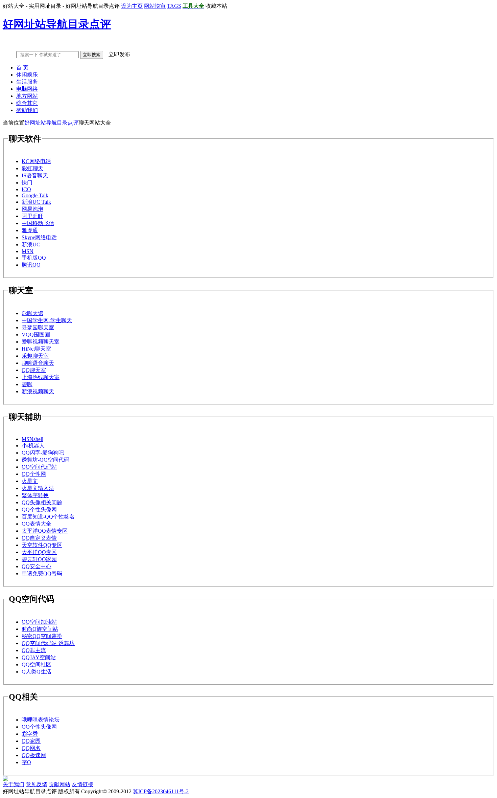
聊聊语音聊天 (38, 363)
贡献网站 (59, 784)
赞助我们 (27, 110)
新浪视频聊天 (38, 391)
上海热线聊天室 (41, 377)
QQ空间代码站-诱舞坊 (48, 643)
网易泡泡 (32, 209)
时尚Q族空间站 (40, 629)
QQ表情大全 (36, 524)
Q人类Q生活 (36, 671)
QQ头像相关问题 (42, 502)
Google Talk (35, 195)
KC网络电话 (36, 161)
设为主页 (132, 6)
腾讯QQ (31, 265)
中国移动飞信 (38, 223)
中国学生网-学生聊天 (47, 320)
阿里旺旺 (32, 216)
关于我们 (13, 784)
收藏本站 (216, 6)
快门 (27, 182)
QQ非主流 (34, 650)
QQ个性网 (34, 474)
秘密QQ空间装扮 (42, 636)
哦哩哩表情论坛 (41, 720)
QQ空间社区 (36, 664)
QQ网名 (31, 748)
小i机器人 (33, 445)
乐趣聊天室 (35, 356)
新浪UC (31, 244)
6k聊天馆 (32, 313)
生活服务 (27, 82)
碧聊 (27, 384)
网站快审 (155, 6)
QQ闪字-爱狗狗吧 (43, 453)
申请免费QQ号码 (42, 573)
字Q (26, 762)
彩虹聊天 (32, 168)
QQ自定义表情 (39, 538)
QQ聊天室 (34, 370)
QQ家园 (31, 741)
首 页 (22, 67)
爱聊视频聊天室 (41, 342)
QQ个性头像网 (39, 509)
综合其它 (27, 103)
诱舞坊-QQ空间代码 (45, 460)
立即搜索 (91, 54)
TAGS (174, 6)
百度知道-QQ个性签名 (48, 516)
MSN (27, 251)
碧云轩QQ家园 (39, 559)
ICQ (26, 189)
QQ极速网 (34, 755)
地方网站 (27, 96)
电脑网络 (27, 89)
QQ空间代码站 (39, 467)
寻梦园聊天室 (38, 327)
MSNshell (32, 439)
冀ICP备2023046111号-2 (161, 791)
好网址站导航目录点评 (51, 123)
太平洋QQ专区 (39, 552)
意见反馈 (36, 784)
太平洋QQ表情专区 (45, 531)
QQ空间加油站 (39, 622)
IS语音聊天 (35, 175)
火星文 (30, 481)
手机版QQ (34, 258)
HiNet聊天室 (36, 349)
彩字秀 (30, 734)
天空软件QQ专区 (42, 545)
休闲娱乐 (27, 74)
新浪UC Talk (36, 202)
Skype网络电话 (39, 237)
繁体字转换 (35, 495)
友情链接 (82, 784)
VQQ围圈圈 (36, 334)
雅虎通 (30, 230)
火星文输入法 (38, 488)
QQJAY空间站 (39, 657)
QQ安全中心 (36, 566)
